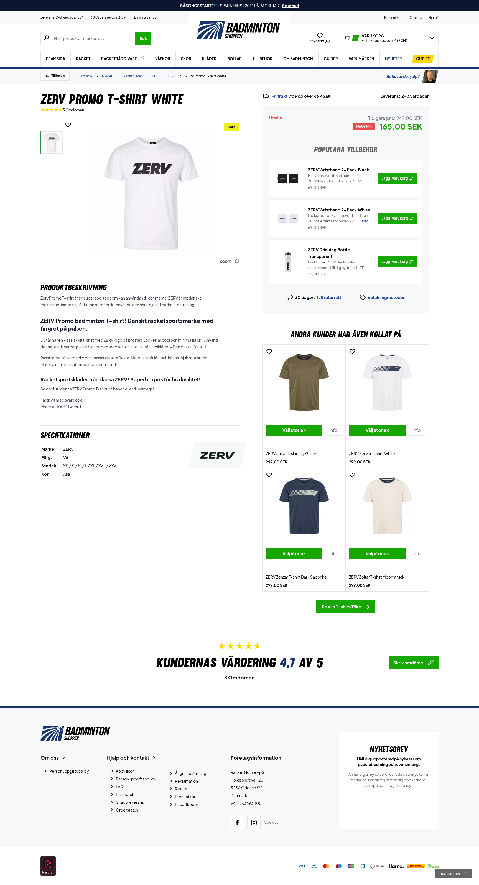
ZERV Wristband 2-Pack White (339, 209)
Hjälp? (434, 18)
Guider (331, 59)
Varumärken (361, 59)
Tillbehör (262, 59)
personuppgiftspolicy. (392, 785)
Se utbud (290, 5)
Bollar (234, 59)
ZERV (171, 76)
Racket (83, 59)
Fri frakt (279, 96)
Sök (143, 38)
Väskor (162, 59)
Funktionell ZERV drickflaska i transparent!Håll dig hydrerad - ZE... (338, 265)
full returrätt (329, 297)
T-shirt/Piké (131, 76)
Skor (186, 59)
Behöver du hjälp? (403, 76)
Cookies (271, 822)
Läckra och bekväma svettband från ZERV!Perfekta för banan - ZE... (338, 218)
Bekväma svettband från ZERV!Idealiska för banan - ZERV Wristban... (334, 178)
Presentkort (393, 18)
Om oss (416, 18)
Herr (154, 76)
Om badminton (298, 59)
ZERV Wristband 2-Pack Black (338, 169)
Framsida (55, 59)
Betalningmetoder (386, 297)
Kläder (209, 59)
